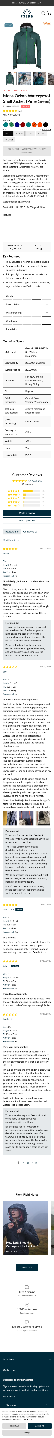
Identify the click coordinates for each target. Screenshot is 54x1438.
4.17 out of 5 (35, 480)
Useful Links (9, 1369)
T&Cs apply (9, 1396)
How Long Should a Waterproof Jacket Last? (22, 1244)
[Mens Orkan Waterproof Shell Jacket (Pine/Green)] (9, 78)
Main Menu (9, 1359)
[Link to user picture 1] (10, 818)
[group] (27, 3)
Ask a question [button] (27, 520)
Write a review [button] (27, 512)
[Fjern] (27, 13)
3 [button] (28, 1162)
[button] (43, 13)
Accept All (39, 1426)
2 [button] (23, 1162)
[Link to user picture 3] (42, 818)
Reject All (14, 1426)
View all (27, 1267)
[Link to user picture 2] (26, 818)
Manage (27, 1433)
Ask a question (11, 115)
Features (7, 215)
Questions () (30, 531)
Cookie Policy (26, 1419)
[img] (10, 548)
